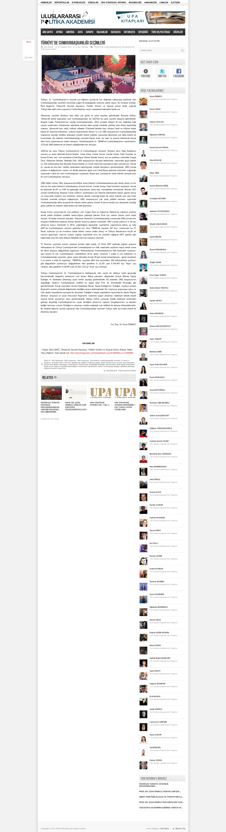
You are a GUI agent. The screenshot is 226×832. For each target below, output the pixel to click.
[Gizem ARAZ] (143, 629)
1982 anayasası (83, 360)
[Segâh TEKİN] (143, 271)
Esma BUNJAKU (157, 377)
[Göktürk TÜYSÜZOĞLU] (143, 220)
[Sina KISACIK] (143, 169)
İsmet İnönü (130, 364)
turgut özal (62, 368)
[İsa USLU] (143, 552)
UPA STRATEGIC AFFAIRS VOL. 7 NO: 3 (99, 404)
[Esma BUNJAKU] (143, 386)
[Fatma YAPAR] (143, 769)
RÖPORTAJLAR (61, 2)
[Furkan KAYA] (143, 501)
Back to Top (180, 829)
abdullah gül (75, 363)
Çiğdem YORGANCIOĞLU (161, 428)
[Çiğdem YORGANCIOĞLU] (143, 437)
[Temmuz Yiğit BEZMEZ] (143, 412)
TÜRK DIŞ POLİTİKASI (160, 32)
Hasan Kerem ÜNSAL (159, 147)
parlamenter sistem (95, 366)
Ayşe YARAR (155, 339)
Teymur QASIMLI (157, 582)
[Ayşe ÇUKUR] (143, 743)
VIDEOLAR (93, 2)
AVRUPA (89, 32)
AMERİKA (70, 32)
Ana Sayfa (48, 32)
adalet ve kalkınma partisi (90, 363)
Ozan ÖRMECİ (156, 96)
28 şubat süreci (57, 363)
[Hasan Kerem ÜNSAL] (143, 156)
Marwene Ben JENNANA (160, 454)
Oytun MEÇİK (155, 237)
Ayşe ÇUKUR (156, 735)
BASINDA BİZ (135, 2)
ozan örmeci (82, 366)
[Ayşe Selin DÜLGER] (143, 373)
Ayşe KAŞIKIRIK (157, 594)
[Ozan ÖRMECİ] (143, 105)
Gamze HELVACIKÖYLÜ (160, 326)
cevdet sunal (83, 364)
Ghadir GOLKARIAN (158, 224)
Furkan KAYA (155, 492)
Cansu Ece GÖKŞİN (158, 722)
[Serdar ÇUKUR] (143, 514)
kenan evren (48, 366)
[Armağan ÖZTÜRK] (143, 207)
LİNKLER (164, 2)
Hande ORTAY (156, 301)
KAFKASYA (116, 32)
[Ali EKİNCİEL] (143, 756)
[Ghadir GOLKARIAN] (143, 233)
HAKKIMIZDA (150, 2)
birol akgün (54, 364)
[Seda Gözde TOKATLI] (143, 297)
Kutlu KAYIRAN (156, 569)
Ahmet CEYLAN (157, 122)
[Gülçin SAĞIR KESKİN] (143, 641)
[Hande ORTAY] (143, 309)
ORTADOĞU (143, 32)
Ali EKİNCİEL (155, 747)
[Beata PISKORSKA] (143, 258)
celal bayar (63, 364)
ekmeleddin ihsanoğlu (97, 364)
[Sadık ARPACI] (143, 718)
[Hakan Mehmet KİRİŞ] (143, 195)
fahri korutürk (111, 364)
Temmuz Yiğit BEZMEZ (159, 403)
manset (57, 366)
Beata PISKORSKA (158, 250)
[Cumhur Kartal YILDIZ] (143, 450)
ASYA (80, 32)
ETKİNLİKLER (78, 2)
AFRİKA (59, 32)
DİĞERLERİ (178, 32)
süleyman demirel (50, 368)
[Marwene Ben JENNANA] (143, 463)
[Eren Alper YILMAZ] (143, 284)
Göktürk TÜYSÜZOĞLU (160, 211)
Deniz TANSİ (155, 109)
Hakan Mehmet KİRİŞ (159, 186)
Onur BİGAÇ (155, 479)
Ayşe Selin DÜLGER (158, 364)
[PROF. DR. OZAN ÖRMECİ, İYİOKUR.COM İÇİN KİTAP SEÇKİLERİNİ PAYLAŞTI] (76, 400)
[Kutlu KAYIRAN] (143, 578)
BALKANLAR (102, 32)
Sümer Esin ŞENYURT (159, 416)
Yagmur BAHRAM (157, 684)
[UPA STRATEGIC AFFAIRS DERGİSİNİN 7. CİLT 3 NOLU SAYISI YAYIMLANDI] (125, 400)
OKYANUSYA (129, 32)
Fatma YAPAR (156, 760)
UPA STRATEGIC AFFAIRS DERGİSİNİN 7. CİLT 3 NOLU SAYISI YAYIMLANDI (125, 406)
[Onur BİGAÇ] (143, 488)
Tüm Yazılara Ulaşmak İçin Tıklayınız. (164, 99)
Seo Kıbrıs (164, 829)
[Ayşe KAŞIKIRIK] (143, 603)
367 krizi (67, 363)
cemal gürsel (72, 364)
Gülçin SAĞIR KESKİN (159, 633)
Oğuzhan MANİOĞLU (159, 607)
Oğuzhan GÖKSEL (157, 135)
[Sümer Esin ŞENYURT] (143, 424)
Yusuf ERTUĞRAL (157, 390)
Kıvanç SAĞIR (156, 556)
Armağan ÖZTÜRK (158, 199)
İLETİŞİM (175, 2)
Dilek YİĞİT (154, 173)
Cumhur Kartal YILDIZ (159, 441)
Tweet (28, 42)
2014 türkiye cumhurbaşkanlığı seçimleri (105, 360)
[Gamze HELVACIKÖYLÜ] (143, 335)
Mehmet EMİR (156, 352)
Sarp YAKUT (155, 671)
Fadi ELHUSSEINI (157, 518)
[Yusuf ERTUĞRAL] (143, 399)
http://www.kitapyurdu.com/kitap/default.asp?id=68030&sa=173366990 (101, 353)
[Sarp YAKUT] (143, 680)
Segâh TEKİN (155, 262)
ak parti (119, 363)
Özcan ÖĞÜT (155, 530)
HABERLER (46, 2)
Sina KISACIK (156, 160)
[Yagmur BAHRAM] (143, 692)
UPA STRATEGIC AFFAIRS (113, 2)
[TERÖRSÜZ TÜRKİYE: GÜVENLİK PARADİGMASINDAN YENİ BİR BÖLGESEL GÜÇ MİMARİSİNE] (51, 400)
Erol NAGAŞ (155, 696)
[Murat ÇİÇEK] (143, 654)
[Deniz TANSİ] (143, 118)
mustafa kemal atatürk (69, 366)
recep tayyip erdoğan (111, 366)
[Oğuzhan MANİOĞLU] (143, 616)
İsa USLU (154, 543)
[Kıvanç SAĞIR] (143, 565)
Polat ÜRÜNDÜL (157, 313)
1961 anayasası (70, 360)
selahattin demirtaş (127, 366)
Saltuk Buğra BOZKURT (160, 658)
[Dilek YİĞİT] (143, 182)
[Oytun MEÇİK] (143, 246)
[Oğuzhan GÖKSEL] (143, 143)
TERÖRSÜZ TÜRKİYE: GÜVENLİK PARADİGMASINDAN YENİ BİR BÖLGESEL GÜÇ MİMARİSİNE (50, 407)
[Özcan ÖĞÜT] (143, 539)
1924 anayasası (57, 360)
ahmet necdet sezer (108, 363)
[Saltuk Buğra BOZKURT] (143, 667)
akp (124, 363)
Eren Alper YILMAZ (158, 275)
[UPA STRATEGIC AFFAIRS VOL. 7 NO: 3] (100, 400)
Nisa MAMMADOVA (158, 467)
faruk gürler (121, 364)
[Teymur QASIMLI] (143, 590)
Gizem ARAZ (155, 620)
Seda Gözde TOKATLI (159, 288)
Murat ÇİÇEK (155, 645)
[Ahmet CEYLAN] (143, 131)
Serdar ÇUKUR (156, 505)
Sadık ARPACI (156, 709)
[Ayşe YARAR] (143, 348)
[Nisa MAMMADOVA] (143, 475)
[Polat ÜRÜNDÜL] (143, 322)
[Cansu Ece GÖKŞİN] (143, 731)
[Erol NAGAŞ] (143, 705)
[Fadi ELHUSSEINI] (143, 526)
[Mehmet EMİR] (143, 360)
